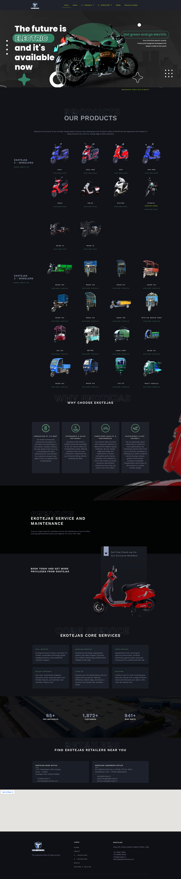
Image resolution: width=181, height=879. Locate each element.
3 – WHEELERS (104, 5)
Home (66, 5)
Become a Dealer (131, 5)
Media (118, 5)
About (75, 5)
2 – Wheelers (86, 5)
